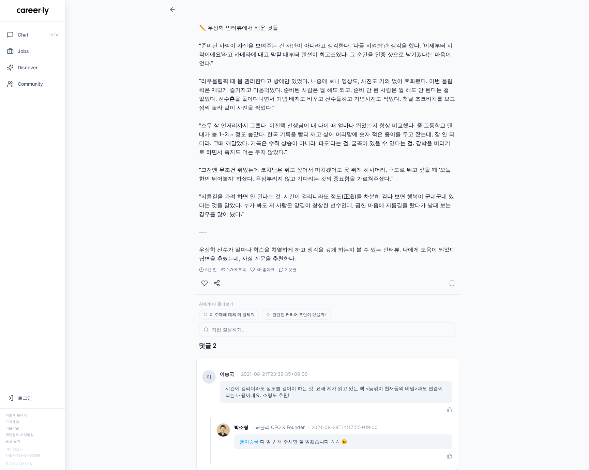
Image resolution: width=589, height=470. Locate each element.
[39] (204, 283)
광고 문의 (12, 441)
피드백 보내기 (16, 415)
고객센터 (12, 421)
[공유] (216, 283)
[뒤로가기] (172, 9)
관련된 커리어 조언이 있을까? (299, 314)
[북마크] (452, 283)
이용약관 (12, 428)
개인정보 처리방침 (19, 434)
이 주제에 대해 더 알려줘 (232, 314)
